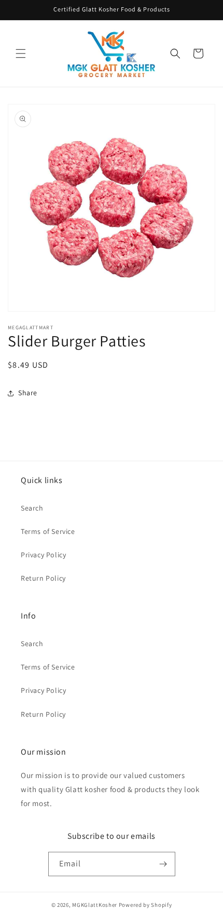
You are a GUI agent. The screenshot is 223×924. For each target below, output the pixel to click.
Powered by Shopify (145, 904)
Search (32, 508)
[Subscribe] (163, 864)
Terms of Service (48, 531)
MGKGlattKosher (94, 904)
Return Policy (43, 578)
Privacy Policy (43, 554)
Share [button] (27, 392)
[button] (20, 53)
